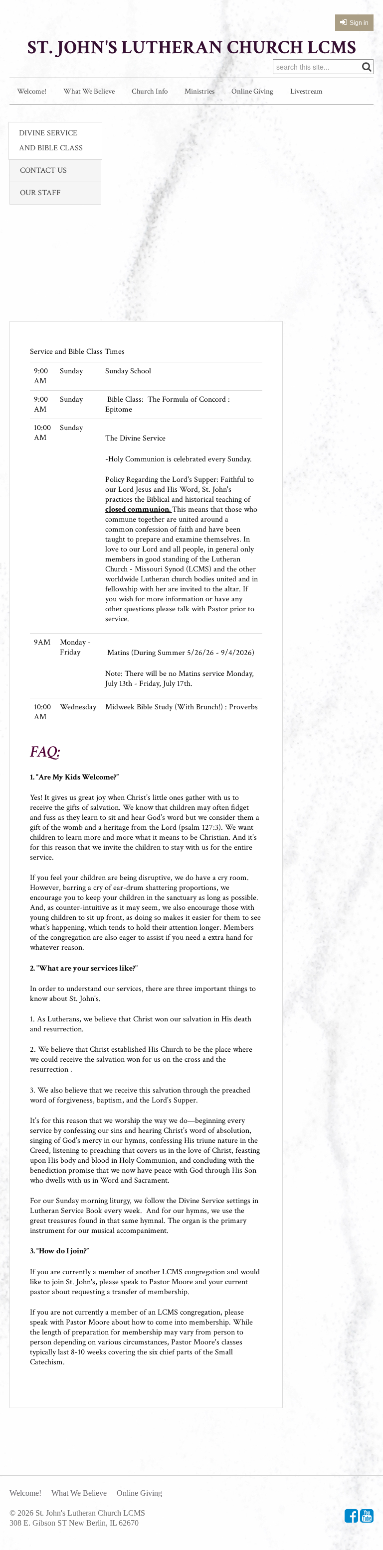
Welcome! (31, 91)
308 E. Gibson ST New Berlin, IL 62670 (74, 1523)
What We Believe (89, 91)
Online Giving (252, 91)
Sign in (359, 22)
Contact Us (43, 170)
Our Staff (40, 193)
